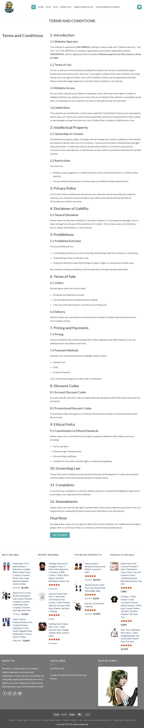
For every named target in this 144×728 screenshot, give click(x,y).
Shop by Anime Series (51, 720)
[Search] (33, 7)
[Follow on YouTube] (20, 693)
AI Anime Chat (57, 668)
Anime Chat (66, 7)
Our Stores (22, 720)
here (121, 194)
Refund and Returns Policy (97, 720)
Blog (55, 7)
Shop (48, 7)
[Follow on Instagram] (9, 693)
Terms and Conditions (124, 720)
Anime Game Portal (84, 7)
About (12, 720)
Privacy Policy (75, 527)
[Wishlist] (139, 7)
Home (41, 7)
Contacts (35, 720)
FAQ (80, 720)
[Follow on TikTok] (15, 693)
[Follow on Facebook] (4, 693)
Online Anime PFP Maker (107, 7)
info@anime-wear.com (127, 490)
